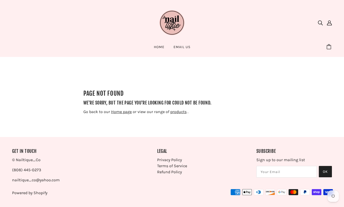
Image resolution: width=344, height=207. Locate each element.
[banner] (172, 22)
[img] (320, 23)
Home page (121, 111)
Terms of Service (172, 165)
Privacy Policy (169, 159)
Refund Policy (169, 171)
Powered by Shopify (29, 192)
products (178, 111)
